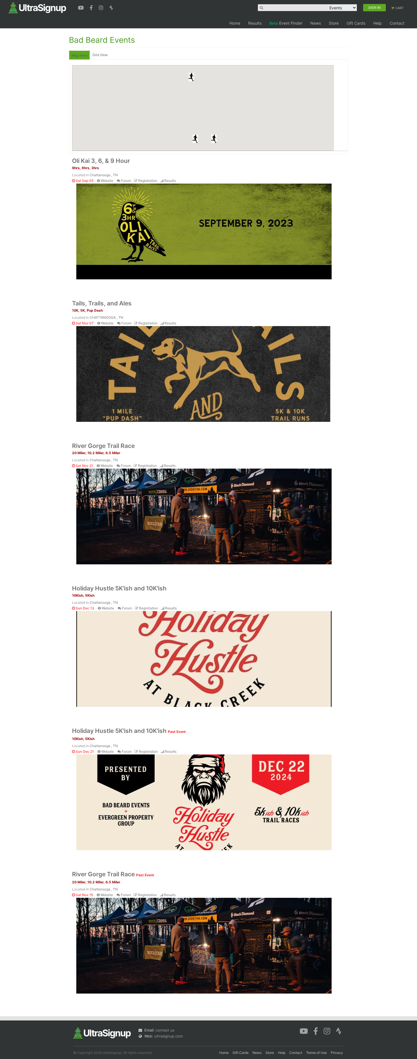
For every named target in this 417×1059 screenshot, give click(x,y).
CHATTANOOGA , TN (106, 317)
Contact (397, 23)
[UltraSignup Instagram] (101, 7)
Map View (79, 55)
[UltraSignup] (37, 7)
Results (255, 23)
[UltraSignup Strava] (111, 7)
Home (234, 23)
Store (334, 23)
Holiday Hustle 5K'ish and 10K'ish (119, 588)
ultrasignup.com (168, 1036)
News (315, 23)
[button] (214, 139)
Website (107, 180)
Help (377, 23)
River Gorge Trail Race (103, 445)
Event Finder (285, 23)
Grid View (100, 55)
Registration (147, 180)
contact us (165, 1030)
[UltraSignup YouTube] (81, 7)
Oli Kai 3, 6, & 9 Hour (101, 160)
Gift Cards (356, 23)
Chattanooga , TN (104, 175)
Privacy (337, 1053)
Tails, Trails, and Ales (102, 303)
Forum (126, 180)
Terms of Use (316, 1053)
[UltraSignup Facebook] (91, 7)
